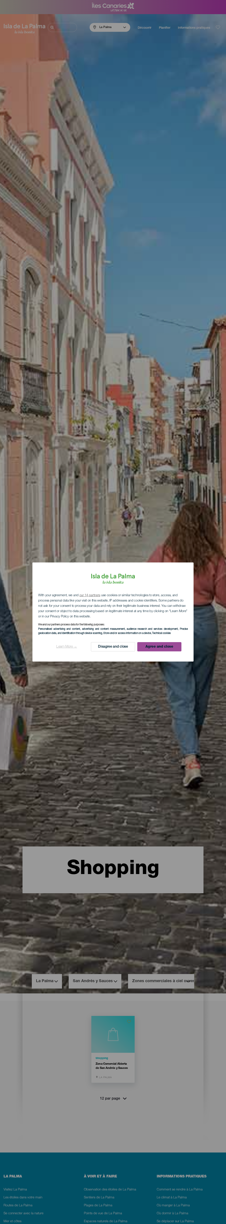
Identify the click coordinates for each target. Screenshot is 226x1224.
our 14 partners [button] (89, 595)
